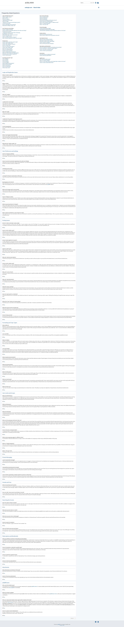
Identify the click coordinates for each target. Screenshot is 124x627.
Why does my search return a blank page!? (47, 41)
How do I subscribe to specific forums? (46, 49)
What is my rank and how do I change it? (9, 37)
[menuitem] (96, 3)
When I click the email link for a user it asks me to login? (12, 38)
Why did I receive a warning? (7, 50)
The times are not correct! (6, 31)
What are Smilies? (5, 61)
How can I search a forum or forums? (46, 39)
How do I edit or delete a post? (7, 43)
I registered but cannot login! (7, 20)
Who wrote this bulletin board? (45, 59)
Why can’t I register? (6, 19)
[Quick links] (99, 7)
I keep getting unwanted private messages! (47, 29)
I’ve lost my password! (6, 23)
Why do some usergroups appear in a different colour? (49, 22)
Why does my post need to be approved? (9, 54)
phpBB (48, 184)
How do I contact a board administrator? (46, 62)
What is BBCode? (5, 58)
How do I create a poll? (6, 45)
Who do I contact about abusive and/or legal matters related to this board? (52, 61)
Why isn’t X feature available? (45, 60)
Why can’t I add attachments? (7, 49)
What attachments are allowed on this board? (47, 54)
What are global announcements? (8, 63)
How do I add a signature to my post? (8, 44)
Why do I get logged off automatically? (9, 24)
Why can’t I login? (5, 21)
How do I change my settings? (7, 29)
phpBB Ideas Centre (53, 593)
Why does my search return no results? (46, 40)
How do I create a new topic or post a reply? (10, 41)
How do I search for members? (45, 42)
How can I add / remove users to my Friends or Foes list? (49, 35)
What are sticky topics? (6, 65)
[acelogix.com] (30, 3)
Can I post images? (5, 62)
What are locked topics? (6, 66)
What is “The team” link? (44, 24)
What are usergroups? (43, 19)
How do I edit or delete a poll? (7, 47)
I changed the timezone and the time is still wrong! (11, 32)
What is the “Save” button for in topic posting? (10, 52)
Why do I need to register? (7, 16)
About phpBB (11, 587)
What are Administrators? (44, 16)
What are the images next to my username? (10, 34)
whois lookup (10, 602)
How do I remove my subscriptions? (46, 50)
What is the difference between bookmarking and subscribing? (50, 47)
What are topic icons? (6, 67)
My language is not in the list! (7, 33)
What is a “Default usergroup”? (45, 23)
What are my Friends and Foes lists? (46, 34)
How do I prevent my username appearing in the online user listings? (14, 30)
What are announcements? (7, 64)
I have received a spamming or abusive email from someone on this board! (52, 30)
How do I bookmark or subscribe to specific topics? (48, 48)
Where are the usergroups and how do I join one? (48, 20)
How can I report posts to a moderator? (9, 51)
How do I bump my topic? (6, 55)
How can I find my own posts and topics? (47, 43)
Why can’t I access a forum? (7, 48)
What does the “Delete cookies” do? (8, 25)
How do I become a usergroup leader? (46, 21)
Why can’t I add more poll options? (8, 46)
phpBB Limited (34, 586)
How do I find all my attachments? (45, 55)
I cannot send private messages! (45, 28)
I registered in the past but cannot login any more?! (11, 22)
